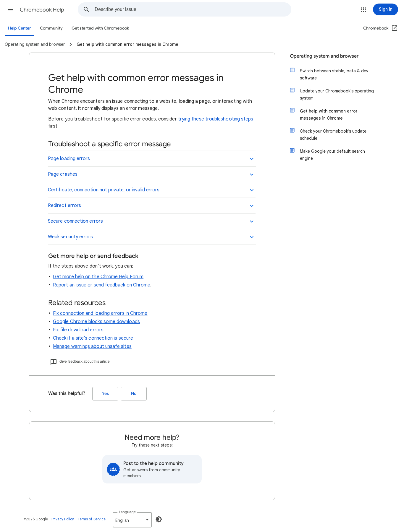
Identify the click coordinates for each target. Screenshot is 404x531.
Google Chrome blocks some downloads (96, 322)
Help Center (19, 28)
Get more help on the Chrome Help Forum (98, 277)
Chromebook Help (42, 9)
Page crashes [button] (62, 174)
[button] (11, 9)
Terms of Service (91, 519)
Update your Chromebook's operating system (337, 94)
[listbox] (132, 519)
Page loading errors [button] (69, 159)
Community (51, 28)
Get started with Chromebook (100, 28)
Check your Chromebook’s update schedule (333, 134)
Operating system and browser (324, 56)
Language (127, 512)
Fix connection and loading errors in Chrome (100, 313)
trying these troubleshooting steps (215, 119)
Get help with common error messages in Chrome (329, 114)
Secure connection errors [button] (75, 221)
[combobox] (193, 9)
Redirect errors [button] (64, 206)
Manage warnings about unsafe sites (92, 346)
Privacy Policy (62, 519)
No (133, 393)
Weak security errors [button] (70, 237)
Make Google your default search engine (332, 155)
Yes (105, 393)
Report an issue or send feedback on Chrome (101, 285)
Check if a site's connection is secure (93, 338)
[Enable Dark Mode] (159, 519)
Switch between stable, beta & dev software (334, 74)
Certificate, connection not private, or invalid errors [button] (103, 190)
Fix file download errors (78, 330)
